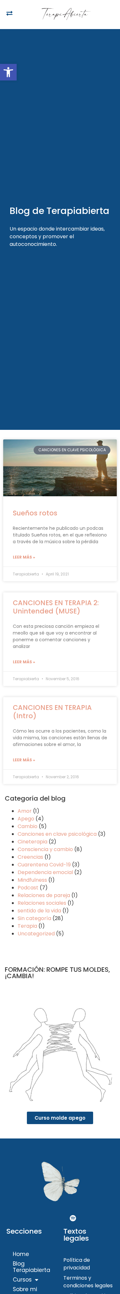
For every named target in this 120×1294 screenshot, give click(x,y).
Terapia (27, 926)
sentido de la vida (39, 910)
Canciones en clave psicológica (57, 834)
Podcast (28, 887)
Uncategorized (36, 933)
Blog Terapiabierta (31, 1267)
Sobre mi (25, 1289)
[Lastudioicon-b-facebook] (47, 1218)
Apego (26, 818)
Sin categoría (34, 918)
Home (21, 1254)
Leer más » (24, 557)
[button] (8, 72)
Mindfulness (32, 880)
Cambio (27, 826)
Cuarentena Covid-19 (44, 864)
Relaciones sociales (42, 903)
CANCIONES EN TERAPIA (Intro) (52, 711)
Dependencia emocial (45, 872)
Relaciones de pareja (44, 895)
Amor (25, 811)
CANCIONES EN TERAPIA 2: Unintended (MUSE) (56, 606)
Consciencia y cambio (45, 849)
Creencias (30, 857)
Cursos (22, 1279)
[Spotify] (73, 1218)
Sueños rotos (35, 513)
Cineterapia (32, 841)
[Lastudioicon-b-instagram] (60, 1218)
